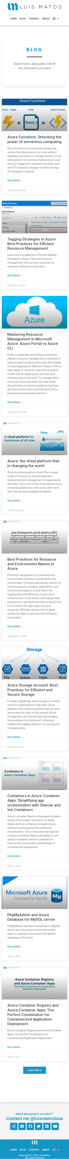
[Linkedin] (47, 1126)
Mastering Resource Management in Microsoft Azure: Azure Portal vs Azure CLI (32, 341)
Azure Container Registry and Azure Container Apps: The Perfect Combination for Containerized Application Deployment (33, 1014)
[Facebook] (22, 1126)
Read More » (14, 180)
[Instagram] (13, 1126)
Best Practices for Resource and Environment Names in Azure (31, 564)
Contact (34, 18)
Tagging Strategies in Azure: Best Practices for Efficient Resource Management (32, 244)
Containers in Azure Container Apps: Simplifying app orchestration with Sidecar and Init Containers (34, 803)
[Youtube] (55, 1126)
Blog (23, 18)
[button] (34, 1070)
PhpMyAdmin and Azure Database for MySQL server (31, 917)
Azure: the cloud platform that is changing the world (33, 463)
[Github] (30, 1126)
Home (13, 18)
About (46, 18)
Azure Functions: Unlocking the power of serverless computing (34, 139)
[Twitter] (38, 1126)
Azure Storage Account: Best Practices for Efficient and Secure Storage (32, 690)
